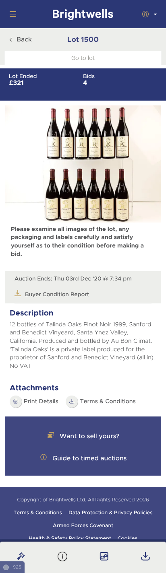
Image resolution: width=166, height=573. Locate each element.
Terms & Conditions (37, 512)
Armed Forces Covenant (83, 525)
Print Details (41, 401)
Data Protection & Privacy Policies (110, 512)
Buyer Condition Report (57, 294)
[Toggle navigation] (11, 14)
